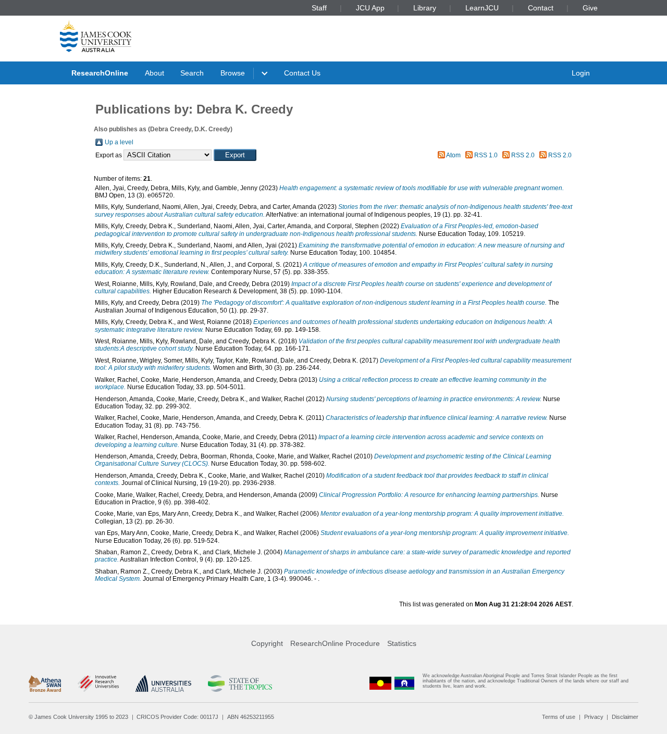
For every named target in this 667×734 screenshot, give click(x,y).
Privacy (593, 717)
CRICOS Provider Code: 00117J (177, 717)
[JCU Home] (96, 36)
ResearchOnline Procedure (335, 643)
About (154, 73)
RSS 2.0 (523, 155)
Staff (319, 8)
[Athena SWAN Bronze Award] (45, 683)
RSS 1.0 (486, 155)
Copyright (267, 643)
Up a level (119, 142)
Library (424, 8)
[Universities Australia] (163, 683)
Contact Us (302, 73)
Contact (540, 8)
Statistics (401, 643)
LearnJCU (482, 8)
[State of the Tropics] (239, 683)
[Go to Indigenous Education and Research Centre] (380, 683)
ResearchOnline (99, 73)
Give (590, 8)
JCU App (370, 8)
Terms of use (558, 717)
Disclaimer (625, 717)
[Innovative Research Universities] (98, 683)
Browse (232, 73)
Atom (453, 155)
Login (581, 73)
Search (192, 73)
